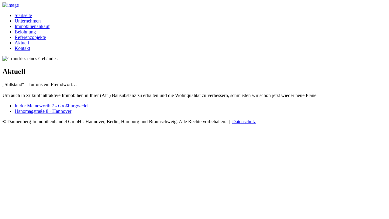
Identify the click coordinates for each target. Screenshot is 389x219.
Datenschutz (244, 121)
